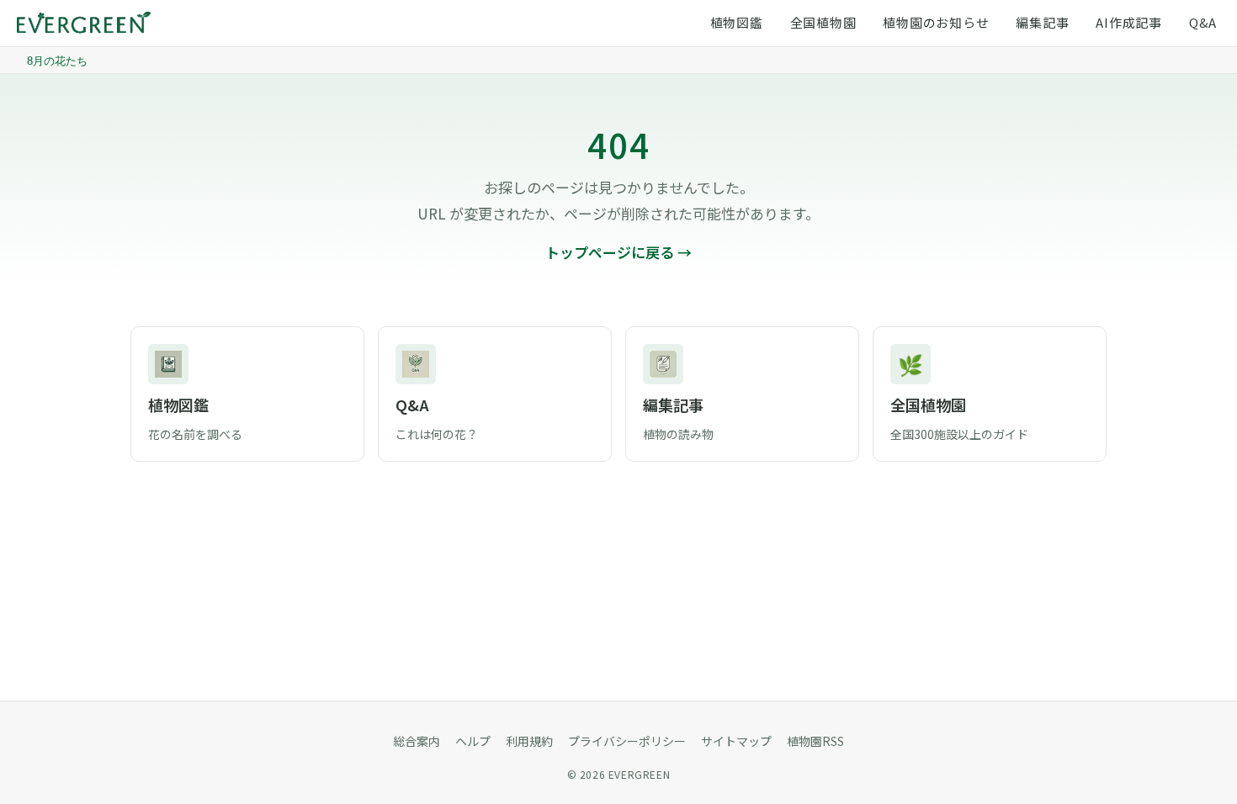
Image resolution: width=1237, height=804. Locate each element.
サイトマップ (736, 741)
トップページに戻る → (618, 251)
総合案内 (416, 741)
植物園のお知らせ (936, 22)
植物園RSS (815, 741)
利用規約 (529, 741)
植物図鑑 (736, 22)
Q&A (1203, 22)
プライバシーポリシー (627, 741)
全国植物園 (823, 22)
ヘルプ (473, 741)
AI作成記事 (1129, 22)
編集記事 (1042, 22)
